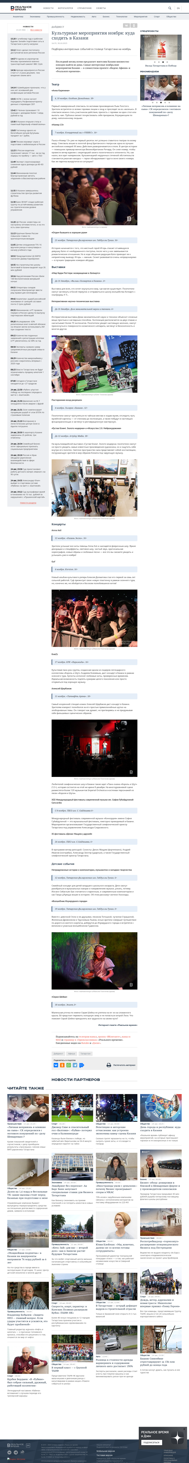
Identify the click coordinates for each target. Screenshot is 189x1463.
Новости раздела (28, 503)
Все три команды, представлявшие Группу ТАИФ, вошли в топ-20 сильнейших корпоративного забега (160, 1308)
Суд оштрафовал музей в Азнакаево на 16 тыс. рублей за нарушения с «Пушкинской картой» (28, 494)
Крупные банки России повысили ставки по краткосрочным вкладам (24, 236)
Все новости (36, 30)
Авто (94, 16)
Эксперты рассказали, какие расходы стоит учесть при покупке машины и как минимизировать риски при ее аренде (116, 1368)
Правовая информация (170, 1451)
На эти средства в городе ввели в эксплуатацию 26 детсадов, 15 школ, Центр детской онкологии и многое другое (28, 1262)
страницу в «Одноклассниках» (81, 1039)
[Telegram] (75, 1065)
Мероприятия (140, 16)
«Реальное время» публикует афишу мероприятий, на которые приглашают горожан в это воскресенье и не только (160, 1133)
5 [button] (169, 102)
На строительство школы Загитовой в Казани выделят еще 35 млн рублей (28, 267)
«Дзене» (96, 1042)
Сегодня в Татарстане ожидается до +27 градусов (24, 382)
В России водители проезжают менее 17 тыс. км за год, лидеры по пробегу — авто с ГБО (28, 153)
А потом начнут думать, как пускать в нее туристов (160, 1365)
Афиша (71, 1053)
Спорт (157, 16)
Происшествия (14, 1123)
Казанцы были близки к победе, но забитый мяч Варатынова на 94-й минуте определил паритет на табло (72, 1135)
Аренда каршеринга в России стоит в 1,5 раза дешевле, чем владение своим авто (28, 73)
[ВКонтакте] (126, 25)
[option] (161, 47)
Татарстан (85, 1053)
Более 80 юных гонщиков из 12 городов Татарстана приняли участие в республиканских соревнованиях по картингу (71, 1316)
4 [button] (167, 62)
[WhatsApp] (68, 1065)
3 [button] (163, 62)
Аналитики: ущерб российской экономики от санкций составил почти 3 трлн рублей (28, 301)
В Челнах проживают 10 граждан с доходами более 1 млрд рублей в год (27, 113)
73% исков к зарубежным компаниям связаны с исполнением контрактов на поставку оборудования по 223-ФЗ (116, 1194)
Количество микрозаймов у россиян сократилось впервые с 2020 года (26, 361)
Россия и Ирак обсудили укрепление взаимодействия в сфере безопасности (24, 459)
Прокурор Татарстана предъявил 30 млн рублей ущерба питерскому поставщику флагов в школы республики (160, 1191)
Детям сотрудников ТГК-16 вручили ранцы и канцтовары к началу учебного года (26, 247)
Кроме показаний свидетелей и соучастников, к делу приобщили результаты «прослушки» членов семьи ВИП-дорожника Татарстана (26, 1138)
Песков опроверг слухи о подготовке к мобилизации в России (28, 143)
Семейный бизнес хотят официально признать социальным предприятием (25, 446)
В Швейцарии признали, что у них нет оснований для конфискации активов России (28, 90)
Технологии (121, 16)
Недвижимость (78, 16)
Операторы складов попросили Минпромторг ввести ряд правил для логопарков (26, 290)
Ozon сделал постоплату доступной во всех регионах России (28, 51)
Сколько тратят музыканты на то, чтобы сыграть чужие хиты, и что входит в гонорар (116, 1135)
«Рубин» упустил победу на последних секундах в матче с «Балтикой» (26, 392)
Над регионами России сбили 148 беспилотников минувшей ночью (27, 279)
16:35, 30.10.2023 (59, 43)
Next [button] (180, 47)
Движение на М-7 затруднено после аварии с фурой (27, 402)
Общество (171, 16)
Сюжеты (101, 8)
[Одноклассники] (133, 25)
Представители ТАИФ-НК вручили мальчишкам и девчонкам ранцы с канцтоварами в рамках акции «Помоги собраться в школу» (70, 1375)
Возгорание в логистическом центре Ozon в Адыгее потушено (25, 424)
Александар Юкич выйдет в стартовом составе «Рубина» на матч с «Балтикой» (26, 483)
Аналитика (18, 16)
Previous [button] (142, 47)
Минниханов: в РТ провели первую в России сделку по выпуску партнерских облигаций (28, 313)
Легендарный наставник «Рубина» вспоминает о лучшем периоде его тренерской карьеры (26, 1387)
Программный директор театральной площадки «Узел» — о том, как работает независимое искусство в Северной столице (115, 1254)
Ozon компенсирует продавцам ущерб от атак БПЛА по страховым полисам (27, 412)
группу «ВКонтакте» (109, 1036)
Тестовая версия (104, 1455)
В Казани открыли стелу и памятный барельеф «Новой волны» (28, 123)
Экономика (35, 16)
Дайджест (58, 27)
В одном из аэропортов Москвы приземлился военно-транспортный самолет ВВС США (26, 61)
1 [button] (154, 62)
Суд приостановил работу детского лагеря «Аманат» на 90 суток (28, 472)
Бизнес (106, 16)
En (178, 8)
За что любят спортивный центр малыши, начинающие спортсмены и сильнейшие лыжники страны (72, 1256)
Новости (48, 8)
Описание (168, 1455)
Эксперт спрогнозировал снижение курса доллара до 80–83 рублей (27, 164)
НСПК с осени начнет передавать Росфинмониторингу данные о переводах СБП (26, 101)
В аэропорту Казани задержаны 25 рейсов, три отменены (26, 435)
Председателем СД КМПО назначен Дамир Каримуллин (26, 257)
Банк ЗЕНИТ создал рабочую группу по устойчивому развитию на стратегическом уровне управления (27, 206)
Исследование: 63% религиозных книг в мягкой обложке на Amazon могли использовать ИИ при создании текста (28, 325)
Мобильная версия (106, 1451)
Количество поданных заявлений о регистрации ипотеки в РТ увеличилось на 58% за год (27, 338)
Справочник (84, 8)
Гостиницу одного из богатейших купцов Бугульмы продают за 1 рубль (25, 133)
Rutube (85, 1042)
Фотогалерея (65, 8)
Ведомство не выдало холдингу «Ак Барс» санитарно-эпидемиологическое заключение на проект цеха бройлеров (160, 1249)
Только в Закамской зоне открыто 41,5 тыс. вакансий (116, 1311)
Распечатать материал (124, 1065)
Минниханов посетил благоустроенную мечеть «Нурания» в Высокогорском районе (28, 176)
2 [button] (158, 62)
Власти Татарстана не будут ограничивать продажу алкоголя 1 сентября (27, 372)
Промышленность (55, 16)
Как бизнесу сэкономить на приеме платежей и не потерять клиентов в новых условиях (72, 1195)
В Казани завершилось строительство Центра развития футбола (26, 193)
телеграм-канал (88, 1036)
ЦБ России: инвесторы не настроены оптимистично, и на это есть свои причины (28, 225)
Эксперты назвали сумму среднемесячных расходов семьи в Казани (27, 349)
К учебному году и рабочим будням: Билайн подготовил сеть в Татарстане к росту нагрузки (27, 41)
